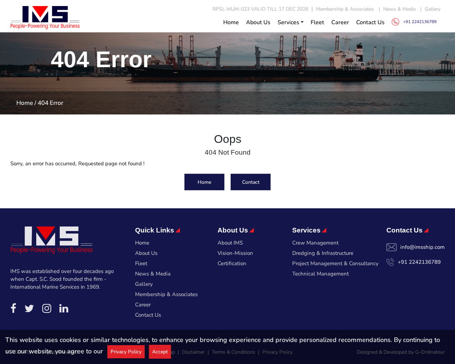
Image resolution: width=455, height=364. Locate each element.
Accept (160, 351)
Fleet (317, 22)
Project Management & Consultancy (335, 263)
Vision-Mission (235, 253)
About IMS (230, 242)
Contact (250, 181)
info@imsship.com (422, 247)
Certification (232, 263)
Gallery (432, 9)
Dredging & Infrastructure (322, 253)
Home (231, 22)
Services (288, 22)
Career (340, 22)
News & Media (399, 9)
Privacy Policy (126, 351)
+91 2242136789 (419, 262)
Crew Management (315, 242)
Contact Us (370, 22)
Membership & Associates (345, 9)
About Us (258, 22)
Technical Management (320, 273)
